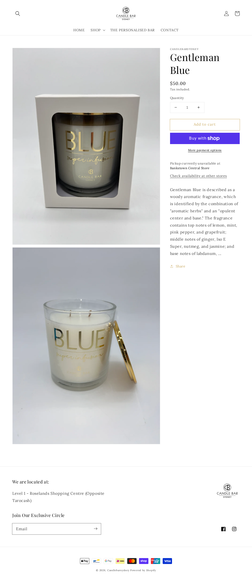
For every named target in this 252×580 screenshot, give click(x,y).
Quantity (177, 98)
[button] (17, 13)
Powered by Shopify (143, 570)
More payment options (205, 150)
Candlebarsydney (118, 570)
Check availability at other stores (198, 176)
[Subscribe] (95, 528)
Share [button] (181, 266)
